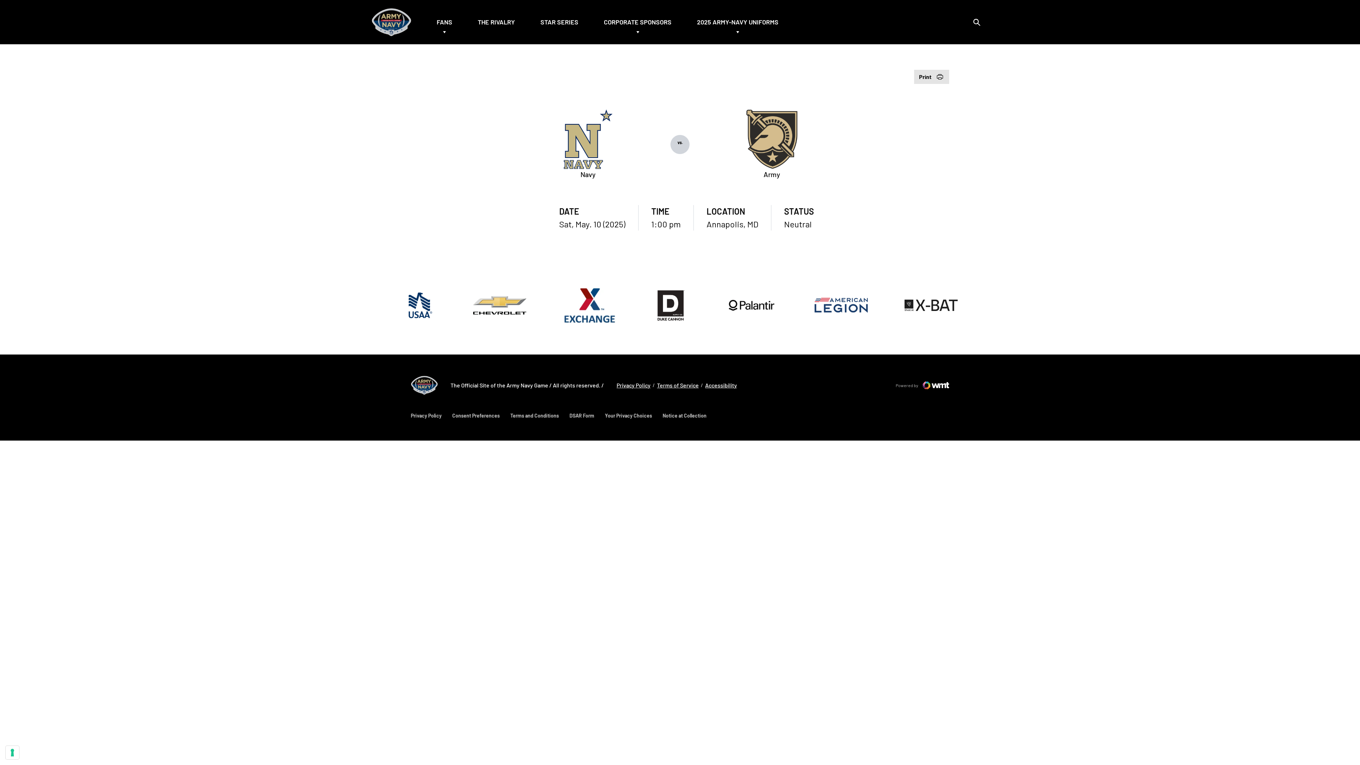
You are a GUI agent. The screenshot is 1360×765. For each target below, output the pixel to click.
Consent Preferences (476, 416)
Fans (444, 22)
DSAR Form (582, 416)
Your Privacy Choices (628, 416)
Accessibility (721, 385)
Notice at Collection (685, 416)
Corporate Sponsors (638, 22)
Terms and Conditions (534, 416)
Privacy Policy (634, 385)
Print (925, 76)
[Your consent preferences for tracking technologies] (12, 752)
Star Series (559, 22)
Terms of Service (678, 385)
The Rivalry (496, 22)
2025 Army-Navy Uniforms (737, 22)
